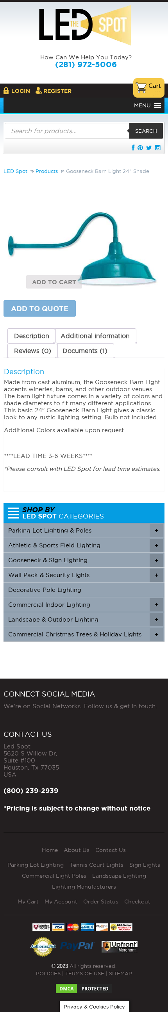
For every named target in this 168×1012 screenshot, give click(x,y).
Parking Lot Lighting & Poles (83, 530)
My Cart (28, 901)
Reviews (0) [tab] (32, 350)
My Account (61, 901)
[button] (142, 105)
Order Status (100, 901)
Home (50, 850)
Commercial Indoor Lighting (83, 604)
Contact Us (110, 850)
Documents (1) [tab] (85, 350)
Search (146, 131)
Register (57, 91)
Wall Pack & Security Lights (83, 575)
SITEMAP (120, 973)
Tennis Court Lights (96, 865)
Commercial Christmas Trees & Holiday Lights (83, 634)
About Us (76, 850)
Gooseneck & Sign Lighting (83, 560)
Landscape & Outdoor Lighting (83, 619)
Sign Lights (144, 865)
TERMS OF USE (84, 973)
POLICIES (48, 973)
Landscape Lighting (119, 876)
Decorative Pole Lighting (44, 589)
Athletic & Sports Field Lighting (83, 545)
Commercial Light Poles (54, 876)
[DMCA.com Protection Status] (84, 986)
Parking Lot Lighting (35, 865)
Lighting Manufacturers (84, 887)
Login (20, 91)
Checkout (137, 901)
